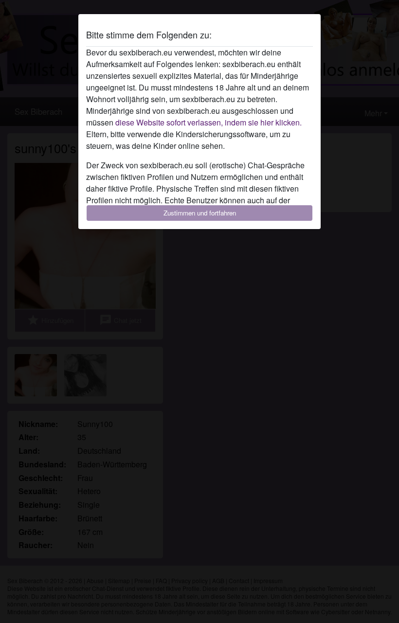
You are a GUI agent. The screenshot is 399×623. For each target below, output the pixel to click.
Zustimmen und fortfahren (199, 212)
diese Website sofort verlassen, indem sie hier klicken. (208, 122)
